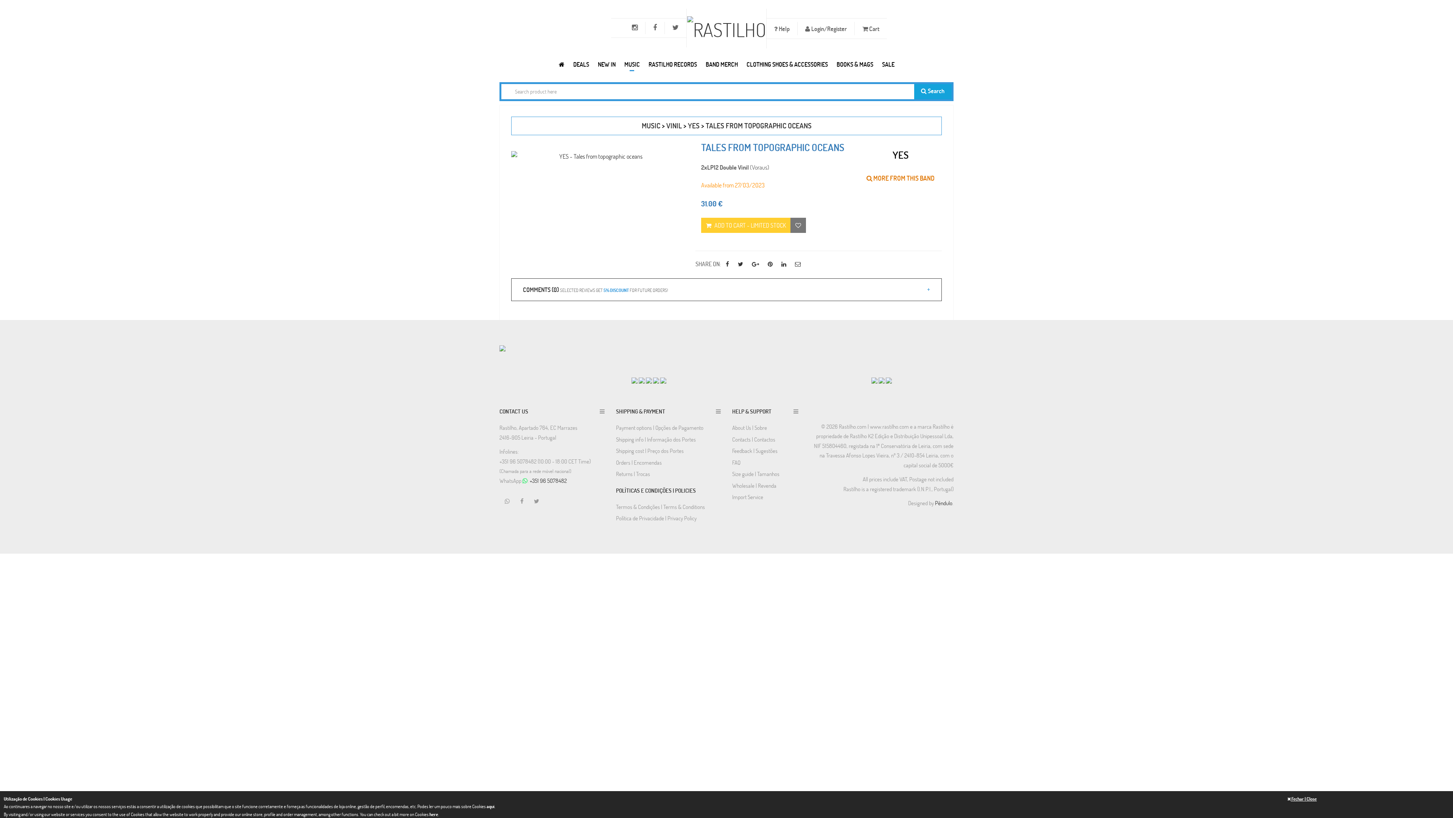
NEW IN (607, 64)
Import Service (747, 497)
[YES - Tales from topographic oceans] (597, 156)
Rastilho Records (673, 64)
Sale (888, 64)
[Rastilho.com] (561, 64)
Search (935, 91)
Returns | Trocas (633, 474)
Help (784, 29)
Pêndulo (943, 503)
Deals (581, 64)
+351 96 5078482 (548, 480)
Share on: (708, 264)
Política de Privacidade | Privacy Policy (656, 518)
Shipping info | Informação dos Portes (656, 439)
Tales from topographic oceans (759, 125)
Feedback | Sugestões (755, 450)
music (651, 125)
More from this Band (903, 178)
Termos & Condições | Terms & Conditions (660, 506)
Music (632, 64)
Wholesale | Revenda (754, 485)
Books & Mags (855, 64)
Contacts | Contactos (753, 439)
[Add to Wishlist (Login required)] (798, 225)
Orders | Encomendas (639, 462)
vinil (674, 125)
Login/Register (828, 29)
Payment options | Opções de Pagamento (659, 427)
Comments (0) (595, 289)
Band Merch (722, 64)
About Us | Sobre (749, 427)
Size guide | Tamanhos (755, 474)
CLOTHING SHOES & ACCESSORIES (787, 64)
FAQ (736, 462)
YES (694, 125)
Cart (873, 29)
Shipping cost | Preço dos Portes (650, 450)
